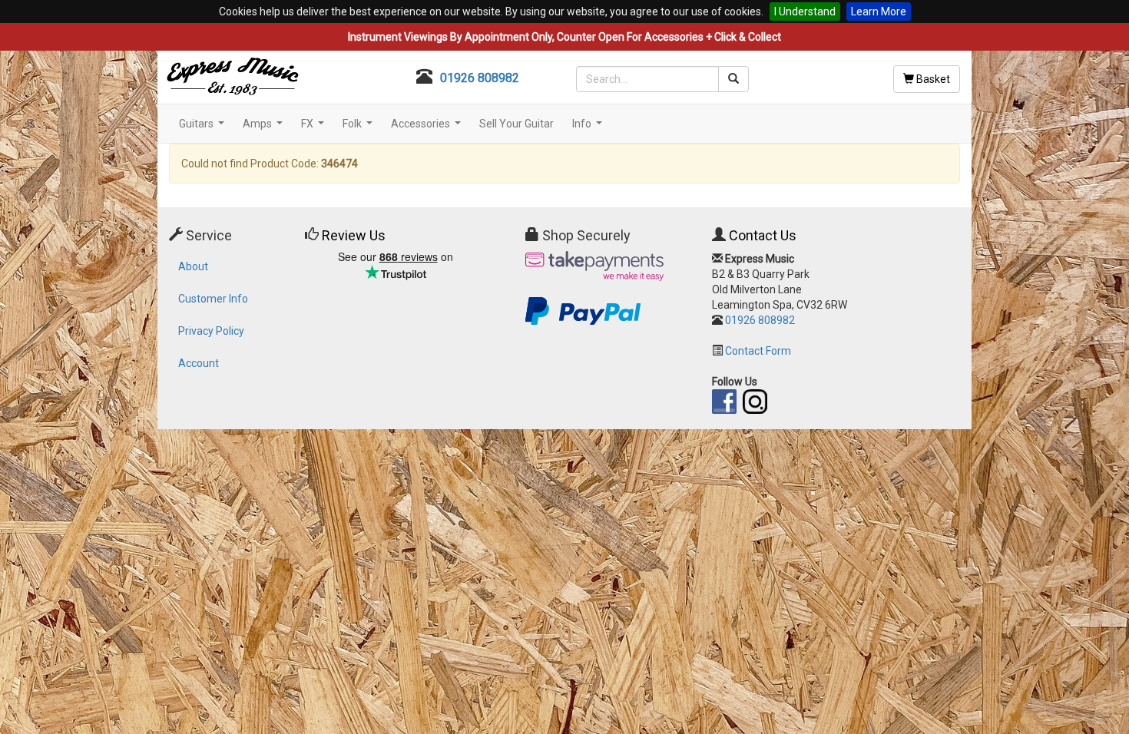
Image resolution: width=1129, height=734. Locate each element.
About (193, 266)
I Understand (805, 11)
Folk (359, 127)
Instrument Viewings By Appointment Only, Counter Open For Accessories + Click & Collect (564, 37)
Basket (932, 79)
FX (314, 127)
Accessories (428, 127)
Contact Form (758, 351)
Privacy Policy (211, 331)
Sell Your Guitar (516, 123)
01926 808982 (479, 78)
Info (589, 127)
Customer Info (213, 299)
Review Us (354, 235)
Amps (264, 127)
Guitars (203, 127)
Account (198, 363)
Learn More (878, 11)
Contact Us (762, 235)
